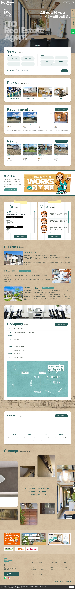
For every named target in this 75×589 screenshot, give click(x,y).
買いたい (25, 3)
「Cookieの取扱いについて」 (12, 587)
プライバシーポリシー (67, 569)
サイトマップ (65, 567)
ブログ (40, 567)
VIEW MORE (60, 109)
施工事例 (42, 3)
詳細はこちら (10, 189)
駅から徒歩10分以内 (53, 562)
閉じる (72, 586)
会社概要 (47, 3)
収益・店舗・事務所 (54, 65)
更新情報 (32, 574)
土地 (47, 58)
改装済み (51, 567)
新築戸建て (47, 61)
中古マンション (61, 58)
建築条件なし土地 (53, 565)
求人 (60, 3)
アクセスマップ (54, 3)
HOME (20, 3)
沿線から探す (28, 58)
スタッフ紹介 (41, 569)
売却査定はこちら (24, 271)
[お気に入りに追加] (20, 114)
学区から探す (28, 64)
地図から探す (14, 64)
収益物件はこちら (47, 287)
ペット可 (51, 569)
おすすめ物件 (36, 3)
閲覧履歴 (71, 3)
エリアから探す (13, 58)
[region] (20, 222)
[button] (35, 45)
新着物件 (32, 572)
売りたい (30, 3)
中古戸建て (61, 61)
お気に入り (66, 3)
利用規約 (64, 572)
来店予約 (40, 572)
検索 (64, 70)
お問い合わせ (12, 574)
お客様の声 (41, 565)
